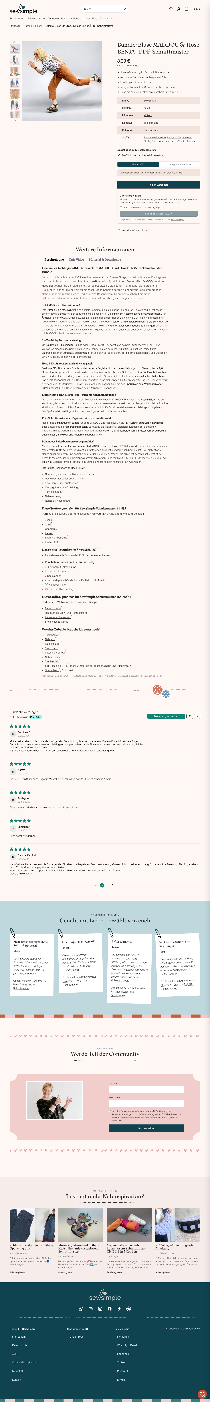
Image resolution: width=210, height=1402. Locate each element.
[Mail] (90, 1308)
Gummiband (52, 670)
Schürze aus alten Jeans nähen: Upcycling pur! (31, 1246)
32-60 (147, 108)
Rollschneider (52, 643)
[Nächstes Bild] (14, 120)
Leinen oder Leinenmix (58, 617)
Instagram (123, 1336)
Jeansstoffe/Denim (175, 141)
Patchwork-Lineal (55, 652)
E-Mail (121, 1379)
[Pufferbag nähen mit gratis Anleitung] (177, 1241)
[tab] (54, 260)
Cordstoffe (158, 141)
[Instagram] (100, 1308)
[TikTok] (119, 1308)
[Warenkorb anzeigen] (186, 9)
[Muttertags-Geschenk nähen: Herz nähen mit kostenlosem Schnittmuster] (80, 1241)
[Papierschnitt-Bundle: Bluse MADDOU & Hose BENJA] (15, 49)
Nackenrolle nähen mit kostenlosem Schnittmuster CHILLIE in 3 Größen (126, 1248)
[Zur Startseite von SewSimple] (23, 9)
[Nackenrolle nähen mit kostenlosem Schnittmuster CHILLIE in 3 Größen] (129, 1241)
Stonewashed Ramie (56, 621)
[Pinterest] (128, 1308)
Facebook (123, 1353)
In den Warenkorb (158, 184)
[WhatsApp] (81, 1308)
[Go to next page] (113, 885)
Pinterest (122, 1371)
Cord (48, 524)
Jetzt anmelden (146, 1128)
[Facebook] (109, 1308)
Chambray (51, 528)
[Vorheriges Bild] (14, 42)
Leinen (191, 141)
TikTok (121, 1362)
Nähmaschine (53, 657)
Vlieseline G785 (59, 665)
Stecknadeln (52, 661)
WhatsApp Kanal (127, 1345)
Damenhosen (151, 130)
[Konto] (179, 9)
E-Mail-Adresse (116, 1097)
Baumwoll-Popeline (155, 137)
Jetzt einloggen (177, 219)
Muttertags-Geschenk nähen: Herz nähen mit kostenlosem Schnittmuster (78, 1248)
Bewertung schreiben (166, 716)
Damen (28, 25)
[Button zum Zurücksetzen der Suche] (124, 9)
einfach (148, 115)
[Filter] (189, 716)
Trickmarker (52, 634)
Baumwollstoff (53, 608)
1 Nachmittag (151, 122)
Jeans (48, 519)
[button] (171, 9)
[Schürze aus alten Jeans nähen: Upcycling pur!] (32, 1241)
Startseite (15, 25)
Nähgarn (50, 639)
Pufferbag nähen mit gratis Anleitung (174, 1246)
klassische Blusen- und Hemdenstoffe (66, 612)
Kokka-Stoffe (52, 542)
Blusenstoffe (174, 137)
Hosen (38, 25)
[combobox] (105, 9)
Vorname (113, 1083)
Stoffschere (51, 648)
